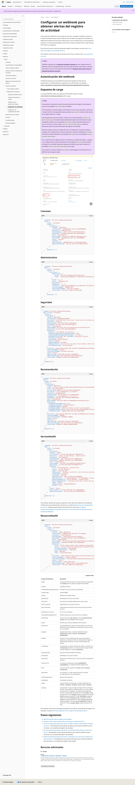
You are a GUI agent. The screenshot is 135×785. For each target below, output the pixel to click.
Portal (117, 6)
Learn (42, 17)
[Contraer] (23, 16)
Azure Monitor (54, 17)
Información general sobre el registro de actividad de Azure (69, 711)
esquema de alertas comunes (66, 64)
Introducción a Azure (126, 6)
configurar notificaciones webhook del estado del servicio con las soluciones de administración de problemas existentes (66, 509)
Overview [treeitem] (8, 62)
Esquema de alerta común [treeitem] (15, 94)
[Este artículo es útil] (113, 32)
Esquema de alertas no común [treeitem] (14, 98)
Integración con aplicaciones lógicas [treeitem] (13, 103)
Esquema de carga (117, 22)
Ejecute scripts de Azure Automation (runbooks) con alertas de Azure (64, 721)
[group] (67, 281)
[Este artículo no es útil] (115, 32)
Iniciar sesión (129, 2)
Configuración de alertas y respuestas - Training (53, 755)
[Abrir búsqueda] (123, 2)
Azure (47, 17)
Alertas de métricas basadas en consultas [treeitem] (14, 71)
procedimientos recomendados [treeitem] (14, 65)
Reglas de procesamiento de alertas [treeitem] (13, 82)
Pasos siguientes (117, 24)
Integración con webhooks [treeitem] (15, 107)
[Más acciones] (93, 17)
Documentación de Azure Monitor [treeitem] (12, 22)
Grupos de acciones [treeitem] (11, 78)
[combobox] (12, 19)
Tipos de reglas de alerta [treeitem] (12, 68)
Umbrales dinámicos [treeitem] (11, 75)
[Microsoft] (3, 2)
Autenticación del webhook (120, 20)
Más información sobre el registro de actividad (57, 719)
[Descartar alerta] (133, 10)
